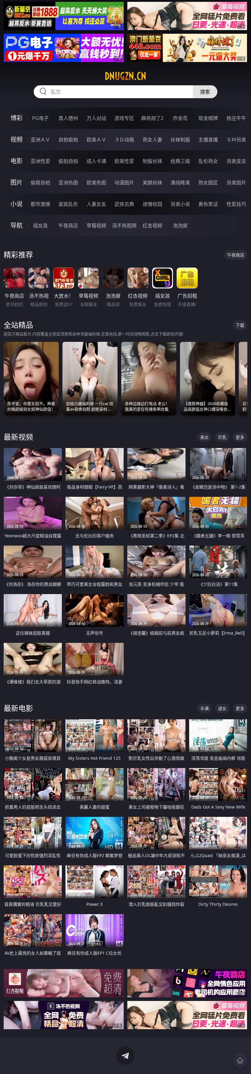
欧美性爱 (124, 161)
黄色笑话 (208, 204)
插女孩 (40, 225)
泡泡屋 (180, 225)
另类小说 (180, 204)
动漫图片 (124, 182)
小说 (16, 204)
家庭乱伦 (68, 204)
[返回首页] (240, 1060)
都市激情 (40, 204)
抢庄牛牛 (236, 118)
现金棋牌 (208, 118)
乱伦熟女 (208, 161)
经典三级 (180, 161)
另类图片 (236, 182)
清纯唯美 (180, 182)
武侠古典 (124, 204)
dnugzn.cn (125, 76)
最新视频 (18, 437)
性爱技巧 (236, 204)
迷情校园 (152, 204)
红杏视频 (152, 225)
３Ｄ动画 (124, 139)
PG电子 (40, 118)
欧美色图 (96, 182)
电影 (16, 161)
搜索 (205, 91)
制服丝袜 (152, 161)
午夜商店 (68, 225)
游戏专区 (124, 118)
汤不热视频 (124, 225)
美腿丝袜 (152, 182)
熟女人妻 (152, 139)
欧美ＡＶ (96, 139)
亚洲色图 (68, 182)
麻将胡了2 (152, 118)
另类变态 (236, 161)
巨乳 (222, 437)
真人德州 (68, 118)
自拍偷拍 (68, 139)
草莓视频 (96, 225)
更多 (240, 437)
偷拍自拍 (68, 161)
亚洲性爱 (40, 161)
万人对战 (96, 118)
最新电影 (18, 708)
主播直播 (208, 139)
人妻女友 (96, 204)
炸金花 (180, 118)
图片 (16, 182)
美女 (204, 437)
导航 (16, 225)
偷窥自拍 (40, 182)
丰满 (204, 708)
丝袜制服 (180, 139)
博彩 (16, 118)
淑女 (222, 708)
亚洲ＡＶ (40, 139)
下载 (240, 325)
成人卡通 (96, 161)
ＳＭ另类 (236, 139)
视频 (16, 139)
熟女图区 (208, 182)
